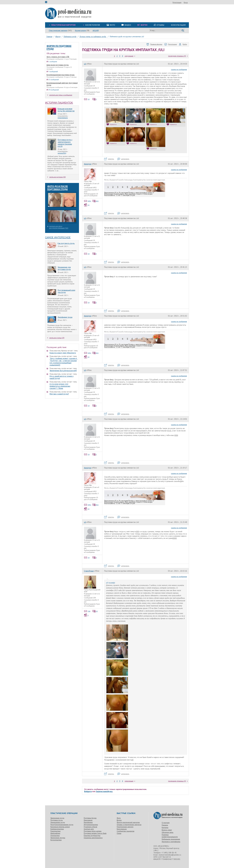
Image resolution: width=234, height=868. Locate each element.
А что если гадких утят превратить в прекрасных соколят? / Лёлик (60, 386)
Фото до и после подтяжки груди (57, 188)
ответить (111, 159)
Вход (186, 2)
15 (97, 611)
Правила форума (156, 44)
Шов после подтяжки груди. (58, 65)
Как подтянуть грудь (66, 243)
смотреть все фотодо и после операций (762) (58, 227)
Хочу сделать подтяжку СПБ (58, 57)
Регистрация (177, 2)
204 (89, 611)
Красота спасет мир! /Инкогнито (63, 353)
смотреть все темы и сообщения (60, 95)
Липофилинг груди (65, 317)
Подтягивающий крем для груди (66, 291)
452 (97, 201)
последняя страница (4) (177, 56)
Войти (185, 44)
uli (85, 64)
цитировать (125, 159)
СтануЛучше (89, 571)
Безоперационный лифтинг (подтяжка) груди (62, 84)
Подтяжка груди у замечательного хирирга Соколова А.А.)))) (65, 143)
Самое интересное (58, 237)
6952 (89, 201)
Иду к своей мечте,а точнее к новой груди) (61, 377)
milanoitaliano (63, 118)
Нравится (113, 124)
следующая (129, 56)
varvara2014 (62, 153)
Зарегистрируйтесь (104, 791)
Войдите (88, 791)
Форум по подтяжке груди (59, 47)
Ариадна (87, 164)
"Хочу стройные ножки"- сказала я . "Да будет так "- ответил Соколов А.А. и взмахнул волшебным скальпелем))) (64, 361)
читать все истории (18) (57, 177)
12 (88, 205)
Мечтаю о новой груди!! (59, 394)
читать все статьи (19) (56, 338)
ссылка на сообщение (179, 69)
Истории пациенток (59, 102)
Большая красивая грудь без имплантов (66, 110)
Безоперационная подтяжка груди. (61, 75)
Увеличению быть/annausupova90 (63, 370)
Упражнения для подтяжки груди (64, 268)
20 (88, 99)
